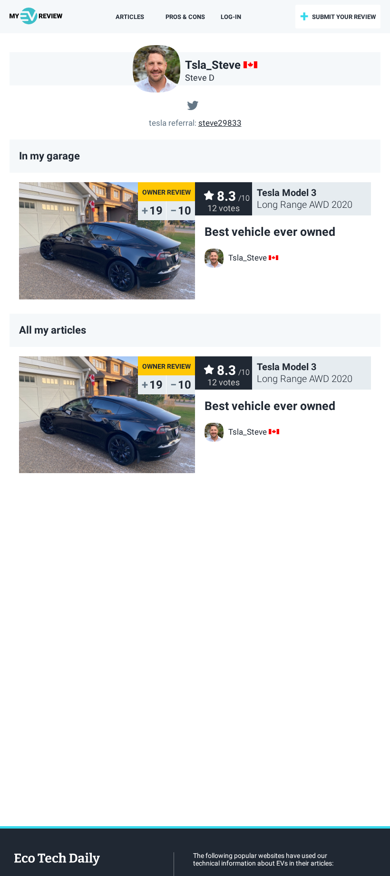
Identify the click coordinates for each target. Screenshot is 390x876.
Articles (130, 16)
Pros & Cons (185, 16)
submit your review (344, 16)
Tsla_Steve (247, 257)
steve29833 (220, 123)
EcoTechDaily (57, 860)
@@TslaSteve (192, 104)
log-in (231, 16)
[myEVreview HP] (37, 16)
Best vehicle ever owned (270, 232)
